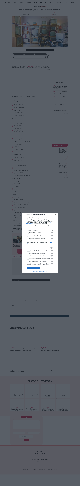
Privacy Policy (45, 271)
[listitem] (40, 230)
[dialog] (40, 243)
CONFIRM (33, 268)
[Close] (56, 214)
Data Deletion (35, 271)
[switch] (51, 232)
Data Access (40, 271)
